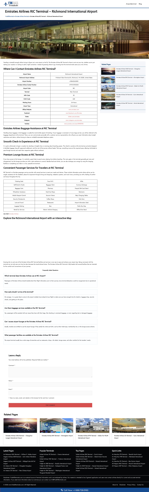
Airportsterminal (131, 4)
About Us (115, 485)
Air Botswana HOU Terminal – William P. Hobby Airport (19, 454)
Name (11, 381)
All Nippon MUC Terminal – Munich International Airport (128, 464)
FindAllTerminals (9, 16)
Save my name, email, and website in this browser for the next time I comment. (32, 398)
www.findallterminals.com (16, 485)
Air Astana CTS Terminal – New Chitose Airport (17, 471)
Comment (12, 365)
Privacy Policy (131, 485)
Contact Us (140, 485)
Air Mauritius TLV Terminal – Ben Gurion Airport (126, 461)
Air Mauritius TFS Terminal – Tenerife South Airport (126, 454)
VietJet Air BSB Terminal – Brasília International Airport (55, 464)
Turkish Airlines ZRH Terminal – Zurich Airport (89, 454)
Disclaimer (123, 485)
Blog (140, 4)
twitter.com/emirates (74, 117)
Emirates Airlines (13, 214)
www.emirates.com (74, 109)
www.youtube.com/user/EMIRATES (73, 124)
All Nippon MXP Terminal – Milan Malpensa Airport (127, 466)
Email (11, 389)
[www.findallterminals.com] (11, 4)
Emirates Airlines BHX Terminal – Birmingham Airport (130, 77)
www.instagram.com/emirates (74, 120)
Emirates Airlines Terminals (22, 16)
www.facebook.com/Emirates (74, 113)
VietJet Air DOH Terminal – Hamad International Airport (92, 466)
